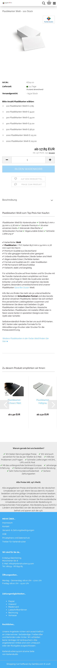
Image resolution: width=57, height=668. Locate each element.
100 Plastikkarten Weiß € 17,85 (20, 106)
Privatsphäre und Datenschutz (16, 538)
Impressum (7, 523)
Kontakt (5, 526)
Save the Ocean (22, 287)
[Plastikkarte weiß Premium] (28, 38)
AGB (4, 534)
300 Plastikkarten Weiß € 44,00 (20, 117)
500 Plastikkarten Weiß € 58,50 (20, 129)
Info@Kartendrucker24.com (21, 563)
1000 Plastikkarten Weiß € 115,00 (21, 135)
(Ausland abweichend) (34, 89)
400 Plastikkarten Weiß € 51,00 (20, 123)
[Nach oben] (48, 663)
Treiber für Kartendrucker (14, 541)
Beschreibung (9, 199)
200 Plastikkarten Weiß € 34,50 (20, 112)
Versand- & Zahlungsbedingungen (18, 530)
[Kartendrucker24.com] (6, 3)
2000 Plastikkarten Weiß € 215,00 (21, 141)
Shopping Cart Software (18, 664)
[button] (6, 159)
